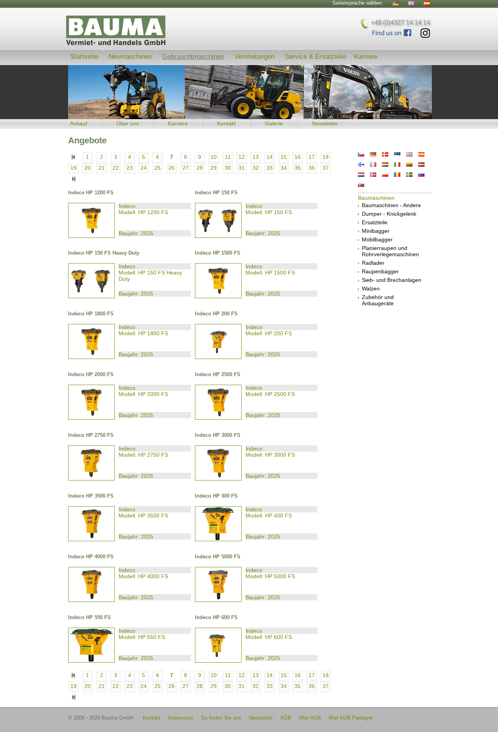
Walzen (371, 288)
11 (228, 157)
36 (312, 168)
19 (73, 168)
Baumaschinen (376, 198)
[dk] (385, 154)
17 (312, 157)
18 (326, 157)
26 (171, 168)
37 (326, 168)
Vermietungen (254, 56)
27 (185, 168)
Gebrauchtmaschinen (193, 56)
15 (284, 157)
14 (270, 157)
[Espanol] (427, 3)
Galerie (274, 123)
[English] (411, 3)
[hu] (385, 164)
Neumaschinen (130, 56)
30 (227, 168)
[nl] (361, 174)
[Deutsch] (396, 3)
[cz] (361, 154)
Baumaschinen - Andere (391, 205)
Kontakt (226, 123)
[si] (421, 174)
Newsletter (325, 123)
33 (270, 168)
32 (256, 168)
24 (143, 168)
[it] (397, 164)
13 (256, 157)
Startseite (84, 56)
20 (87, 168)
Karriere (365, 56)
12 (241, 157)
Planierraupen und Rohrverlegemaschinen (390, 251)
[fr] (373, 164)
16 (298, 157)
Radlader (373, 263)
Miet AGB (310, 718)
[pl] (385, 174)
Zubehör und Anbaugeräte (378, 300)
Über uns (127, 123)
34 (284, 168)
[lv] (421, 164)
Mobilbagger (377, 239)
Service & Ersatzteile (315, 56)
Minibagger (375, 231)
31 (241, 168)
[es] (421, 154)
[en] (409, 154)
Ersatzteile (375, 222)
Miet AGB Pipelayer (351, 718)
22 (115, 168)
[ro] (397, 174)
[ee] (397, 154)
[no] (373, 174)
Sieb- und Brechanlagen (391, 280)
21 (101, 168)
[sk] (361, 185)
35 (298, 168)
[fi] (361, 164)
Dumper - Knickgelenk (389, 214)
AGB (286, 718)
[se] (409, 174)
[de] (373, 154)
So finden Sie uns (221, 718)
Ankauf (78, 123)
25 (157, 168)
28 (199, 168)
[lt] (409, 164)
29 (213, 168)
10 (213, 157)
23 (129, 168)
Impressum (180, 718)
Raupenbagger (380, 271)
